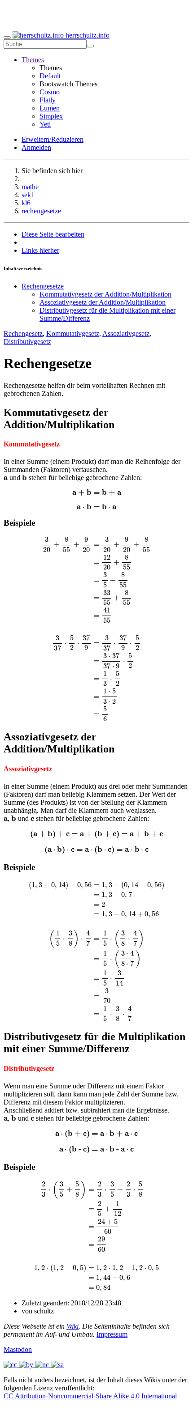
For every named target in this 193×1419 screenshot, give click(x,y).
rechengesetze (41, 211)
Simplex (51, 116)
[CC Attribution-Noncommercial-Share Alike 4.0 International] (34, 1364)
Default (50, 76)
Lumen (49, 108)
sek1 (28, 195)
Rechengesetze (43, 286)
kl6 (26, 203)
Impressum (111, 1334)
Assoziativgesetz (125, 333)
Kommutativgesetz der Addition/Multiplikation (105, 294)
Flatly (47, 100)
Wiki (72, 1326)
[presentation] (6, 478)
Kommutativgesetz (72, 333)
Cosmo (49, 92)
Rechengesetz (23, 333)
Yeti (45, 124)
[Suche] (90, 46)
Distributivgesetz (27, 341)
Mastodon (18, 1349)
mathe (30, 187)
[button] (33, 60)
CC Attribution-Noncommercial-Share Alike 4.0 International (90, 1396)
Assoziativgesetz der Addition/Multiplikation (102, 302)
